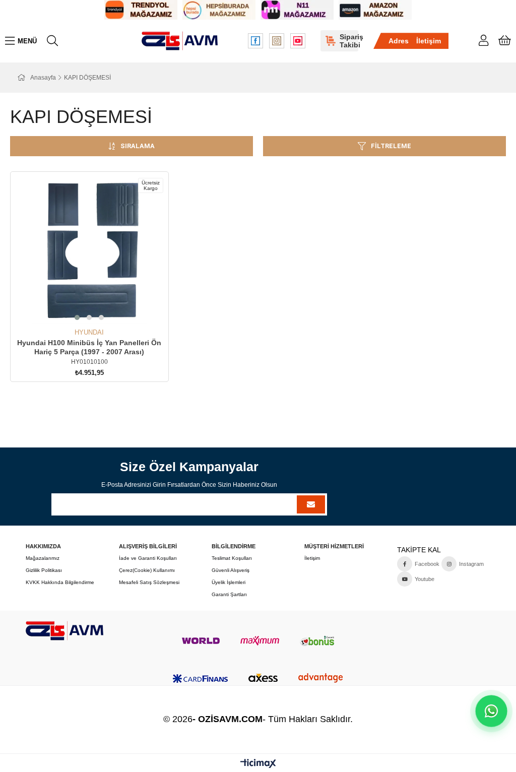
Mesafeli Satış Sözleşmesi (149, 582)
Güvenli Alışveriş (230, 570)
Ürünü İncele (100, 310)
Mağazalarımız (42, 558)
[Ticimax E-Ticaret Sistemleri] (258, 764)
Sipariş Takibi (349, 41)
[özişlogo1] (64, 630)
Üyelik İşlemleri (228, 582)
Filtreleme (391, 146)
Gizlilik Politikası (44, 570)
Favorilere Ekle (78, 310)
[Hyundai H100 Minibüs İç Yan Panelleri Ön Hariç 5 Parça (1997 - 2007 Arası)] (89, 251)
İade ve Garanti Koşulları (148, 558)
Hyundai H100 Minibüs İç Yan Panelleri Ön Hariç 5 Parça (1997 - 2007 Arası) (89, 347)
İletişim (428, 41)
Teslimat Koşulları (232, 558)
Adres (399, 41)
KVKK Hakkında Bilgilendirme (60, 582)
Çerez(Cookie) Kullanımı (147, 570)
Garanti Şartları (229, 594)
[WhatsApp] (491, 711)
